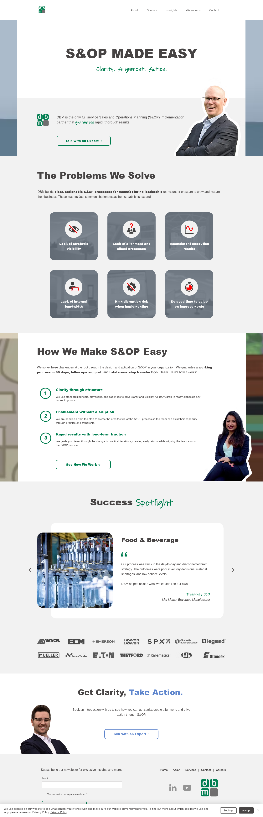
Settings (228, 810)
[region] (74, 236)
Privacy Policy (58, 812)
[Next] (226, 570)
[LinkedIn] (173, 788)
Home (164, 770)
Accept (246, 810)
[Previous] (37, 570)
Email (45, 778)
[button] (173, 10)
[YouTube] (187, 788)
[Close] (258, 810)
